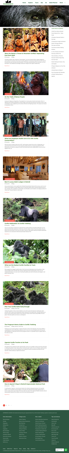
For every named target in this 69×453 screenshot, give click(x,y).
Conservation (5, 438)
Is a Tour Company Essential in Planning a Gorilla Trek (57, 52)
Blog (13, 57)
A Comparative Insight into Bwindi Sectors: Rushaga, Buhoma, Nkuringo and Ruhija (58, 43)
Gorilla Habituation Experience (41, 419)
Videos (52, 440)
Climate (4, 421)
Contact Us (33, 448)
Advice (52, 423)
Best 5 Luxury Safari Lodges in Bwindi (17, 182)
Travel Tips (17, 308)
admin (8, 57)
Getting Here (5, 425)
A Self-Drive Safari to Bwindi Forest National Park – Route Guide (57, 33)
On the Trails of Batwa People (15, 97)
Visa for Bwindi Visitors (40, 440)
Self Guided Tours (39, 438)
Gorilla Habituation (23, 427)
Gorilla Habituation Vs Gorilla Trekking (18, 223)
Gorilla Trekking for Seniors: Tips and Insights (58, 62)
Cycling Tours (22, 425)
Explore (30, 2)
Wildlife (53, 444)
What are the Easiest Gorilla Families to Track (20, 265)
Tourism (16, 326)
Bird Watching (22, 423)
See (42, 2)
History (4, 427)
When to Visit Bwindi (39, 421)
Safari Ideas (53, 434)
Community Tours (22, 438)
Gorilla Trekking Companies (41, 425)
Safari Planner (53, 2)
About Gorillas (54, 419)
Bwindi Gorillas (6, 430)
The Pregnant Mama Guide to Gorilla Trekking (20, 324)
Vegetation (5, 428)
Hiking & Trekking (22, 428)
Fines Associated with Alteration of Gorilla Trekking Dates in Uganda (58, 74)
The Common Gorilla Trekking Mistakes (57, 48)
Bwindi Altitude (6, 419)
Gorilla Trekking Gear (39, 432)
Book (61, 2)
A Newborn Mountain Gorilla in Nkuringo (57, 38)
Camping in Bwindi (7, 434)
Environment (54, 428)
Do (46, 2)
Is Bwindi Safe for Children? (57, 70)
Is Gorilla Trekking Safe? (40, 434)
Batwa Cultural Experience (24, 421)
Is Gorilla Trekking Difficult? (41, 430)
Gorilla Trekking (22, 419)
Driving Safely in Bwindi (40, 436)
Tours (36, 2)
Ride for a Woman (23, 436)
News (52, 430)
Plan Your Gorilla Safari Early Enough (17, 306)
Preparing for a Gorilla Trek (40, 428)
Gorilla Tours (21, 434)
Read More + (7, 65)
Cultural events (54, 427)
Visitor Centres (6, 440)
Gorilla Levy (5, 442)
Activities (53, 421)
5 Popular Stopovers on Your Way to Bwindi (58, 67)
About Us (16, 448)
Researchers (53, 432)
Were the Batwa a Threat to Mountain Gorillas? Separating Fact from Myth (57, 57)
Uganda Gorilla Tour (30, 412)
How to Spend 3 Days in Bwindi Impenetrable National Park (25, 384)
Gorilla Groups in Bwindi (40, 423)
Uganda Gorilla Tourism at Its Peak (16, 342)
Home (24, 2)
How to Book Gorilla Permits (41, 427)
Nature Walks (22, 430)
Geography (5, 423)
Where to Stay (6, 432)
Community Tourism (7, 436)
